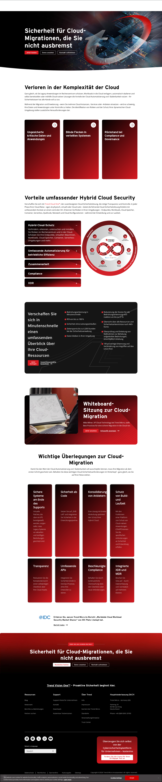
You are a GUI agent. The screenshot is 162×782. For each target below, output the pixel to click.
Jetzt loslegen (33, 363)
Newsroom (29, 705)
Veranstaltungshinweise (90, 718)
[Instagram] (44, 738)
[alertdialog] (81, 778)
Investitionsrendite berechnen (48, 363)
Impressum (86, 705)
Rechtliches (41, 773)
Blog (26, 700)
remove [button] (76, 225)
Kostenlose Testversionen (62, 713)
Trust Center (86, 722)
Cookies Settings (116, 778)
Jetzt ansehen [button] (91, 431)
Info (83, 700)
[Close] (158, 777)
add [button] (76, 251)
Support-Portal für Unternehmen (65, 700)
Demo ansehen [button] (48, 52)
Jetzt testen (31, 52)
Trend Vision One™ (58, 685)
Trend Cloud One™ (52, 204)
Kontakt (56, 705)
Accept (132, 778)
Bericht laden (59, 624)
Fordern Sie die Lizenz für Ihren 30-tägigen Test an (115, 757)
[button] (53, 225)
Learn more (67, 780)
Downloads (57, 709)
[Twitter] (38, 738)
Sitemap (78, 773)
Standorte (85, 713)
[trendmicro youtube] (50, 738)
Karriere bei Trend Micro (91, 709)
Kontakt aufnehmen (66, 52)
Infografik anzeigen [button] (108, 431)
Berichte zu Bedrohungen (34, 709)
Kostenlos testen (62, 665)
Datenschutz (29, 773)
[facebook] (33, 738)
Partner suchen (30, 713)
